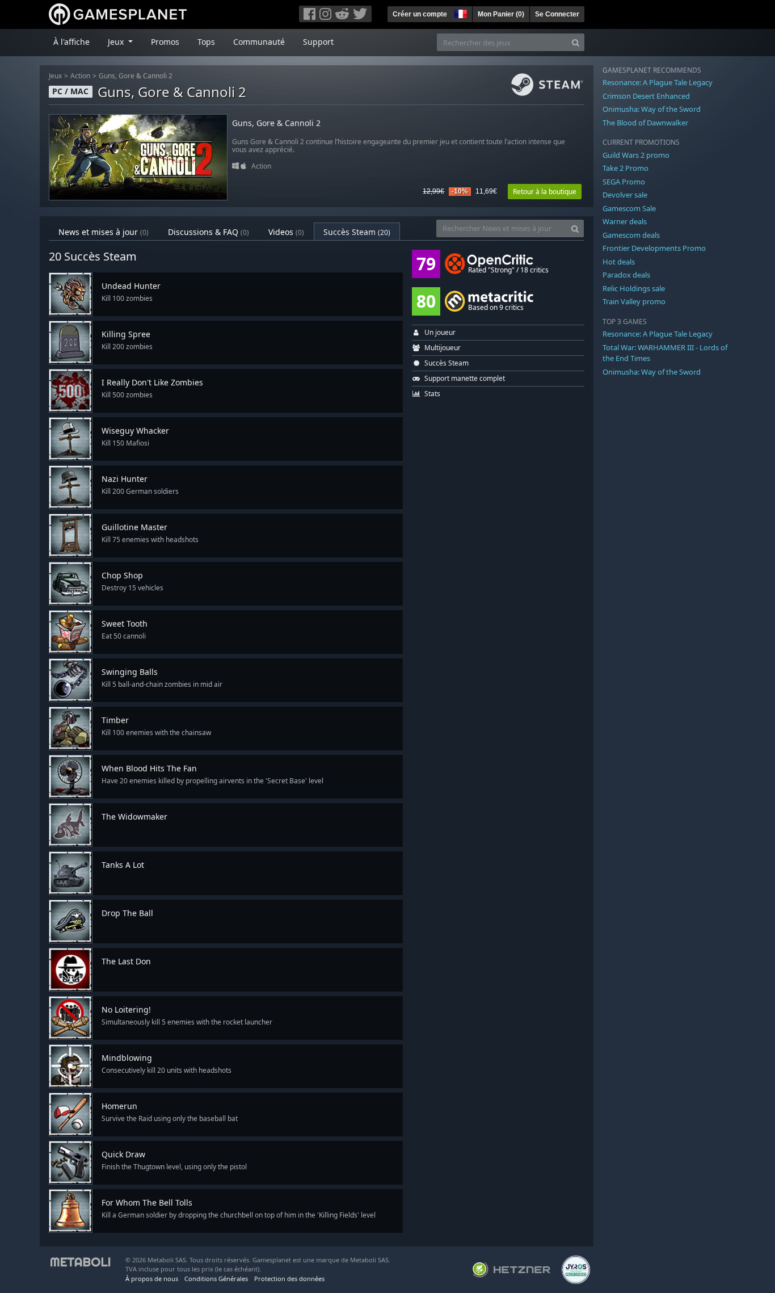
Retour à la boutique (544, 191)
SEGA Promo (624, 182)
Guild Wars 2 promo (636, 155)
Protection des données (289, 1278)
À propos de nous (151, 1278)
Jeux (55, 76)
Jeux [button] (117, 41)
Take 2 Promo (625, 168)
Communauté (259, 41)
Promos (165, 41)
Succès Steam (356, 231)
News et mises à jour (103, 231)
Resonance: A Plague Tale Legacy (658, 82)
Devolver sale (625, 195)
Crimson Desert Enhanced (646, 96)
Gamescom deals (631, 235)
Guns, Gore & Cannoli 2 (135, 76)
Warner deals (625, 221)
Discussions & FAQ (208, 231)
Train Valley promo (634, 301)
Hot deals (619, 262)
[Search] (575, 42)
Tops (206, 41)
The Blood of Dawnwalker (645, 122)
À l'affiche (71, 41)
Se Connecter (557, 14)
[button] (459, 12)
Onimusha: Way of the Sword (652, 109)
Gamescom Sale (629, 208)
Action (80, 76)
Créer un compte (420, 14)
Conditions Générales (216, 1278)
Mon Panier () (501, 14)
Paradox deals (626, 275)
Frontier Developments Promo (654, 248)
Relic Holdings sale (634, 288)
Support (318, 41)
